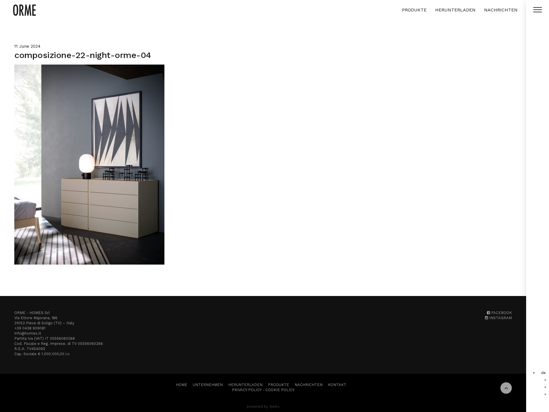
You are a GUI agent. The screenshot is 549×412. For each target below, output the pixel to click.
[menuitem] (543, 372)
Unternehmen (208, 385)
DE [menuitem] (543, 372)
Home (181, 385)
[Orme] (24, 10)
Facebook (501, 313)
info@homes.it (27, 333)
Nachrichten (501, 10)
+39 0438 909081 (29, 328)
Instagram (500, 318)
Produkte (414, 10)
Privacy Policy (246, 390)
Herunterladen (455, 10)
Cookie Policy (280, 390)
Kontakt (337, 385)
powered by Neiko (263, 406)
